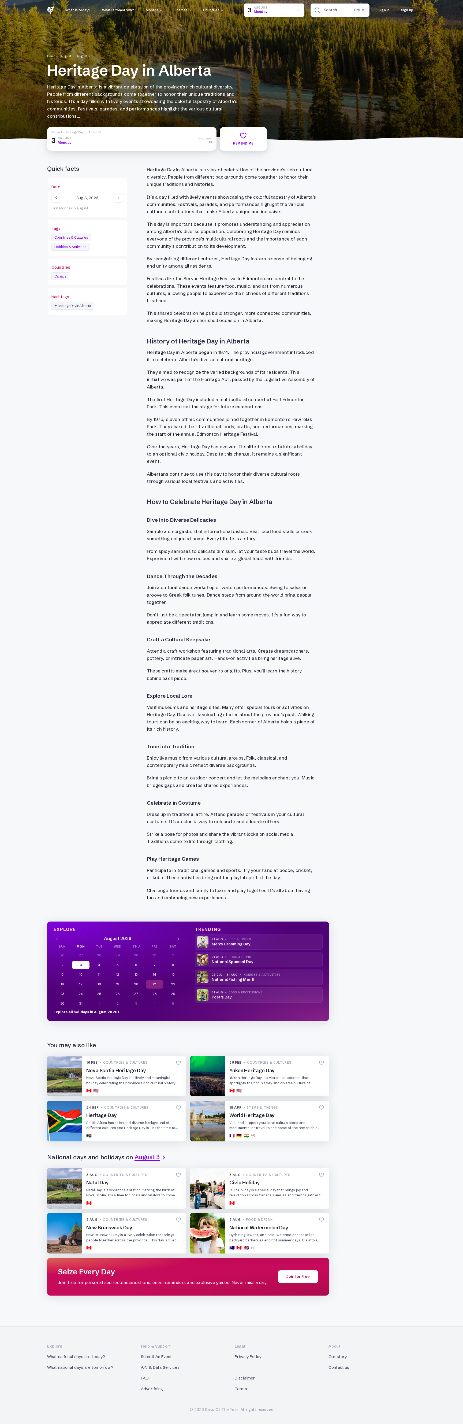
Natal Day (97, 1182)
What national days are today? (76, 1356)
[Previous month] (57, 938)
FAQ (145, 1378)
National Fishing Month (233, 979)
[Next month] (178, 938)
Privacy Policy (248, 1356)
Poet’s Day (222, 997)
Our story (337, 1356)
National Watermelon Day (258, 1228)
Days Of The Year (221, 1409)
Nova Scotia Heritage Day (116, 1070)
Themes (181, 10)
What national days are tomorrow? (80, 1367)
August (66, 56)
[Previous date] (56, 198)
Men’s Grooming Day (231, 944)
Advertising (152, 1388)
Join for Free (298, 1276)
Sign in (384, 10)
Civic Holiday (244, 1182)
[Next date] (118, 198)
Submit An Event (156, 1356)
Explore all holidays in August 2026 (85, 1012)
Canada (60, 276)
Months (152, 10)
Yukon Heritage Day (252, 1070)
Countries (211, 10)
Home (51, 56)
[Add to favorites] (178, 1063)
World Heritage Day (252, 1115)
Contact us (338, 1367)
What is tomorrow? (118, 10)
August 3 (84, 56)
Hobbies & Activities (70, 247)
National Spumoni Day (232, 961)
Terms (241, 1388)
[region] (87, 198)
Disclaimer (245, 1378)
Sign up (407, 10)
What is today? (77, 10)
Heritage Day (101, 1115)
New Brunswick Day (109, 1228)
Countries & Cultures (71, 237)
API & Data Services (160, 1367)
